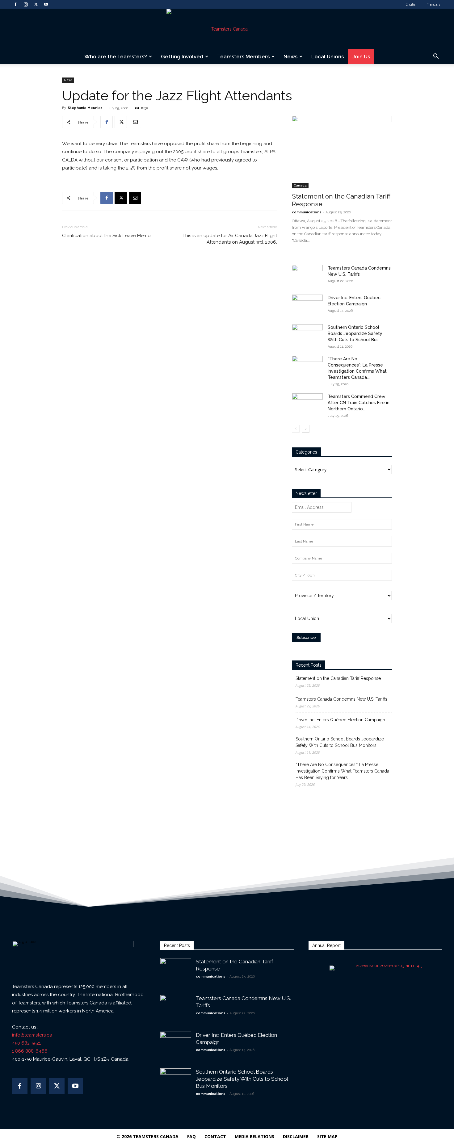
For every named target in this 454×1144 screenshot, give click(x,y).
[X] (35, 4)
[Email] (135, 122)
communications (306, 212)
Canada (300, 185)
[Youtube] (46, 4)
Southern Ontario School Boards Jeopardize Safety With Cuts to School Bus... (355, 333)
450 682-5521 (26, 1043)
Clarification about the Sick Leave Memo (106, 235)
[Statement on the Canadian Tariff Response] (342, 152)
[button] (435, 57)
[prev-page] (296, 429)
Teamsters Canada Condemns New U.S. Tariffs (341, 699)
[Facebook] (15, 4)
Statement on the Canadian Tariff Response (338, 678)
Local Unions (327, 56)
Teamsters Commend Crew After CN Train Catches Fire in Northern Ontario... (358, 402)
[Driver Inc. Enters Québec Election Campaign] (307, 305)
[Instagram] (25, 4)
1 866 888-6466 (30, 1051)
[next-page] (305, 429)
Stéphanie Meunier (85, 108)
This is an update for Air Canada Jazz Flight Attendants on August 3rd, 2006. (230, 239)
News (290, 56)
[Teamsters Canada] (227, 29)
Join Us (361, 56)
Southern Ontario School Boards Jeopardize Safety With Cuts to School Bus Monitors (340, 742)
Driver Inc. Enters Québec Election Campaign (340, 719)
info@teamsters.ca (32, 1035)
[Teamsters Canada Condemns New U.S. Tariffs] (307, 276)
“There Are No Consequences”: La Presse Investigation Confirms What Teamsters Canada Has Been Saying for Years (342, 771)
